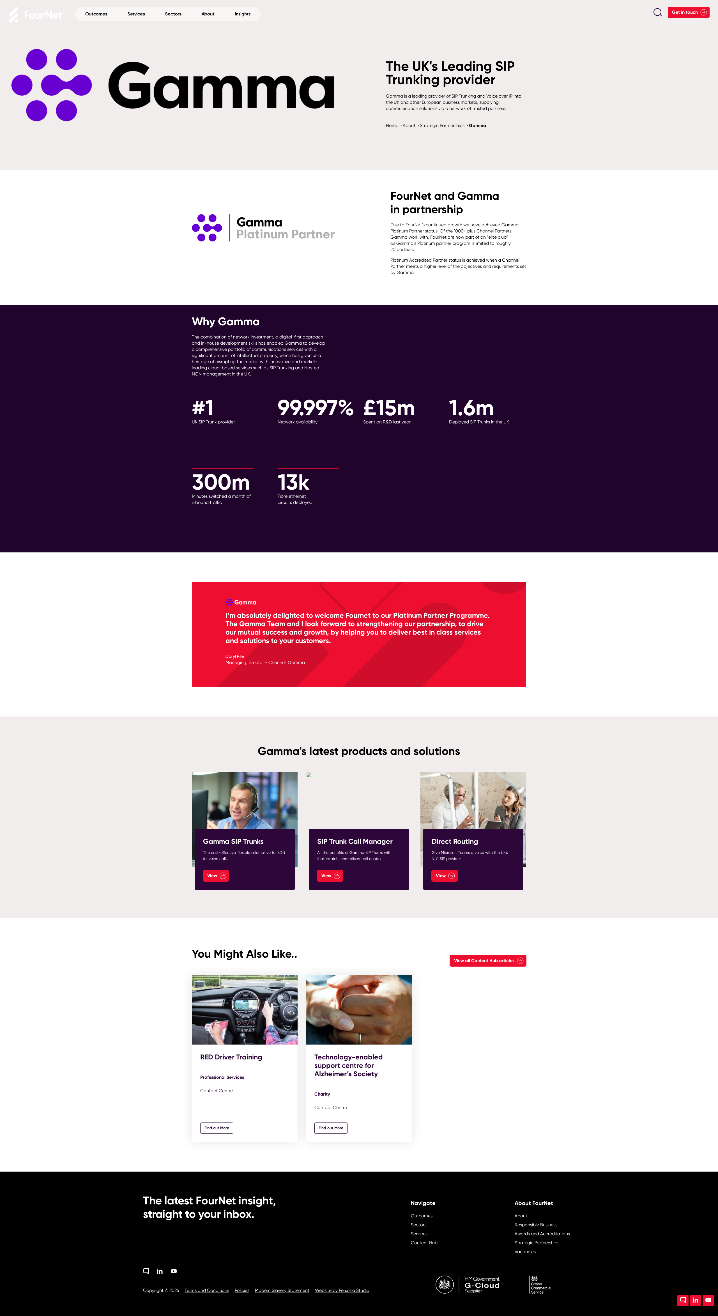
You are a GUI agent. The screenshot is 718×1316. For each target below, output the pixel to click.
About (409, 125)
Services (419, 1233)
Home (392, 125)
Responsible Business (536, 1224)
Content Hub (424, 1242)
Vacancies (525, 1251)
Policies (242, 1290)
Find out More (216, 1128)
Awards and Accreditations (542, 1233)
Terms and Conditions (207, 1290)
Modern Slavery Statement (282, 1290)
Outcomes (421, 1215)
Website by (342, 1290)
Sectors (418, 1224)
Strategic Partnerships (442, 125)
